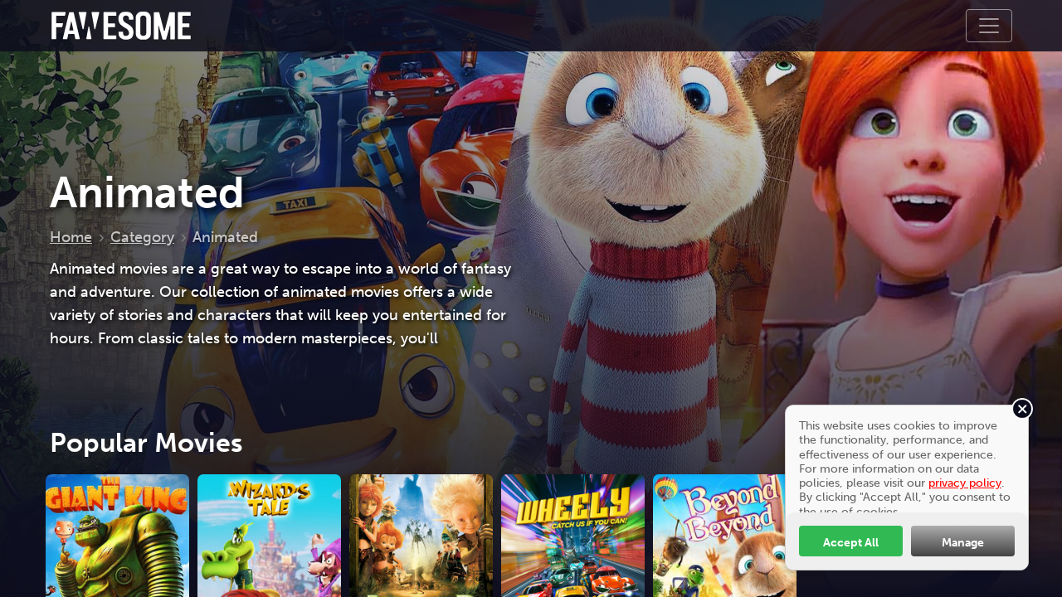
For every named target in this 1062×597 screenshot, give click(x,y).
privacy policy (964, 482)
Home (71, 237)
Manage (963, 542)
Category (142, 237)
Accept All (851, 542)
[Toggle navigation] (989, 25)
